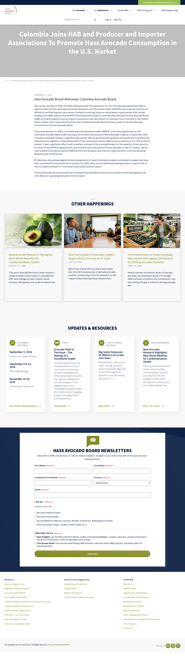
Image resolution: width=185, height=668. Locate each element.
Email (42, 489)
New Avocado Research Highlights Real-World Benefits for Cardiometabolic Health (30, 258)
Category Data (70, 588)
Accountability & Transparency (136, 597)
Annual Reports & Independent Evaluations (141, 619)
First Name (44, 465)
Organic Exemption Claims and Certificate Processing (28, 601)
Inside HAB (123, 10)
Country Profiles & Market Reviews (79, 597)
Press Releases (130, 623)
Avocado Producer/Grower (49, 512)
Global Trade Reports (73, 593)
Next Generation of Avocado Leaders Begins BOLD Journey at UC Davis (91, 256)
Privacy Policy (54, 644)
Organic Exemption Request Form (19, 606)
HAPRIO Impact (129, 588)
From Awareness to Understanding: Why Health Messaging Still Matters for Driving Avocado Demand (150, 258)
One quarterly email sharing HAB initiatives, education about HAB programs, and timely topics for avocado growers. (89, 544)
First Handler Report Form (16, 597)
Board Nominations (131, 610)
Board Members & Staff (133, 606)
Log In (108, 19)
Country (102, 477)
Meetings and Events (132, 601)
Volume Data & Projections (75, 584)
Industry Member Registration (17, 610)
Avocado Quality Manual (15, 593)
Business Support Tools (15, 584)
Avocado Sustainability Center (18, 623)
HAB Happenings (169, 10)
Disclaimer (65, 644)
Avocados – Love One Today (17, 614)
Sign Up (117, 19)
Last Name (103, 465)
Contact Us (128, 628)
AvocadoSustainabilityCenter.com (159, 2)
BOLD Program (145, 10)
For (78, 10)
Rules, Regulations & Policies (135, 614)
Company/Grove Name (50, 477)
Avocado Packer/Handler (48, 516)
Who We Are (128, 584)
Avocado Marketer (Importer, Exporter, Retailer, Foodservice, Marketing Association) (75, 520)
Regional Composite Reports (17, 588)
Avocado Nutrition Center (16, 619)
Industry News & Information (135, 593)
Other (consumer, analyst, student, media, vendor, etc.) (62, 524)
